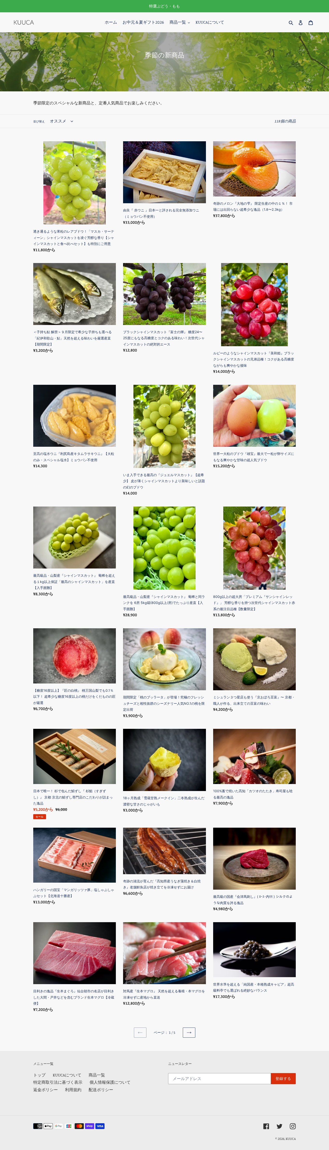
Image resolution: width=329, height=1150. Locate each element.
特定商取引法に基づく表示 (57, 1082)
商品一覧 (97, 1074)
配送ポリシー (101, 1089)
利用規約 (73, 1089)
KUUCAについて (67, 1074)
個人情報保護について (110, 1082)
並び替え (39, 121)
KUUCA (291, 1138)
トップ (39, 1074)
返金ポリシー (45, 1089)
